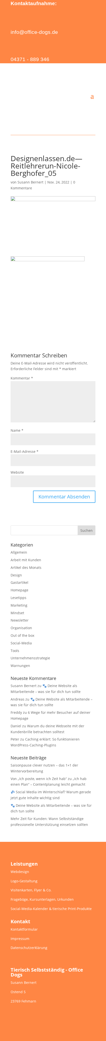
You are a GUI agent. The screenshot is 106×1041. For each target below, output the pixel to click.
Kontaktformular (24, 929)
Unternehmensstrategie (30, 658)
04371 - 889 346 (30, 59)
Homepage (19, 590)
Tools (15, 650)
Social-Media (21, 643)
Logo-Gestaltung (24, 881)
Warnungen (20, 665)
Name (17, 430)
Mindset (17, 613)
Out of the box (22, 635)
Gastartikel (19, 582)
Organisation (21, 627)
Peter (15, 739)
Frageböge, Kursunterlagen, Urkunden (42, 899)
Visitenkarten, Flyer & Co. (31, 890)
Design (16, 575)
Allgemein (19, 552)
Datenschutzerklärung (29, 947)
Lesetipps (18, 597)
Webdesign (20, 871)
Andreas (17, 699)
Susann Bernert (30, 182)
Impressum (20, 938)
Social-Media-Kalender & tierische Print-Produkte (51, 908)
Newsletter (20, 620)
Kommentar (22, 378)
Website (17, 472)
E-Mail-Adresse (24, 451)
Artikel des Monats (26, 567)
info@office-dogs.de (34, 32)
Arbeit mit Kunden (26, 560)
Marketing (19, 605)
